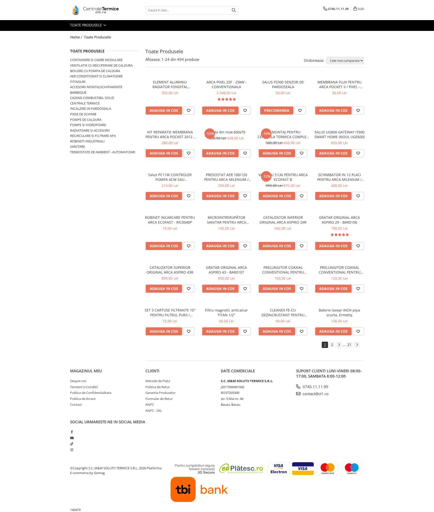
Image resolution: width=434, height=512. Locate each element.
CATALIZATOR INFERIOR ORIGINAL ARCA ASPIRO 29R (282, 220)
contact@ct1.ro (315, 393)
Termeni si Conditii (84, 387)
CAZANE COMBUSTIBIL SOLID (92, 97)
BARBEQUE (78, 92)
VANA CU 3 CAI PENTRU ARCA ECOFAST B (283, 177)
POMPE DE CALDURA (85, 119)
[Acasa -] (95, 10)
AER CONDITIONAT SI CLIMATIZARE (96, 76)
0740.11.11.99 (315, 386)
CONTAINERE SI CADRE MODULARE (96, 60)
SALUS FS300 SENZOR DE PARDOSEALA (283, 84)
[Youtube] (71, 438)
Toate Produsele (86, 25)
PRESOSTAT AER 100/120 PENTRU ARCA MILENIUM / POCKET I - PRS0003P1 (226, 177)
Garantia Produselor (160, 392)
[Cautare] (233, 10)
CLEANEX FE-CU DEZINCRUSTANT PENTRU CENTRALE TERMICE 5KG (282, 312)
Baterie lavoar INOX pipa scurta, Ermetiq (339, 312)
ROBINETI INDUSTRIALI (87, 141)
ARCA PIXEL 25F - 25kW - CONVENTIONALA (226, 84)
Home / (76, 37)
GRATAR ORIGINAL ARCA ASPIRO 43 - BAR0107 (226, 270)
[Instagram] (71, 449)
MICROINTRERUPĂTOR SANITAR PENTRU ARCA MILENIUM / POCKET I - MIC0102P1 (226, 220)
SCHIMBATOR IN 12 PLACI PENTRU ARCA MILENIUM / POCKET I (339, 177)
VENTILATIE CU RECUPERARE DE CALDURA (101, 65)
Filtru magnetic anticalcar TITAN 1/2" (226, 312)
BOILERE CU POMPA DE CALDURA (95, 71)
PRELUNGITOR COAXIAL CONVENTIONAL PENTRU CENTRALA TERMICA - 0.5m (339, 270)
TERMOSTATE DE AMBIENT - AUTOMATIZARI (102, 152)
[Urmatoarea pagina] (357, 345)
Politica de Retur (157, 387)
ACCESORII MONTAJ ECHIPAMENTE (96, 87)
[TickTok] (71, 443)
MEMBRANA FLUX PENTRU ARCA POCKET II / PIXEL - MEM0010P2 (339, 84)
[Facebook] (71, 432)
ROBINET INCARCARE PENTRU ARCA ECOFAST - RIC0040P (170, 220)
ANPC (149, 404)
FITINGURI (78, 81)
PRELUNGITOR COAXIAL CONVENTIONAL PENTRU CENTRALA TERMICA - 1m (283, 270)
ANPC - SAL (153, 410)
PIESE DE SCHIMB (83, 114)
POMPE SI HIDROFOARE (88, 125)
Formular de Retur (159, 398)
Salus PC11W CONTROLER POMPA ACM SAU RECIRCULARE (170, 177)
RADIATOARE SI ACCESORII (90, 130)
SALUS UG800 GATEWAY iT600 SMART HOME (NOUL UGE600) (339, 134)
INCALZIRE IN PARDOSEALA (90, 108)
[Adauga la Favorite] (188, 111)
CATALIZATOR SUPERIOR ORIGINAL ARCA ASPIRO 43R (169, 270)
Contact (76, 404)
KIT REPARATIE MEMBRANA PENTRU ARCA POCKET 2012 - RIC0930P (170, 134)
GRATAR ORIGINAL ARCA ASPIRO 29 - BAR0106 (339, 220)
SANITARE (77, 146)
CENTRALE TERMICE (85, 103)
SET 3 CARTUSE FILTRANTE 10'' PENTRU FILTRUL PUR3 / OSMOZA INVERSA (170, 312)
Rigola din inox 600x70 (226, 132)
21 (349, 344)
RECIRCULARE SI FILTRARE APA (93, 135)
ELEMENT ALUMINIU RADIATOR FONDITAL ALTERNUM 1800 (170, 84)
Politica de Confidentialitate (90, 392)
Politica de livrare (82, 398)
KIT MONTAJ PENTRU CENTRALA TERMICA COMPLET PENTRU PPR (283, 134)
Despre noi (78, 381)
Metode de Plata (157, 381)
